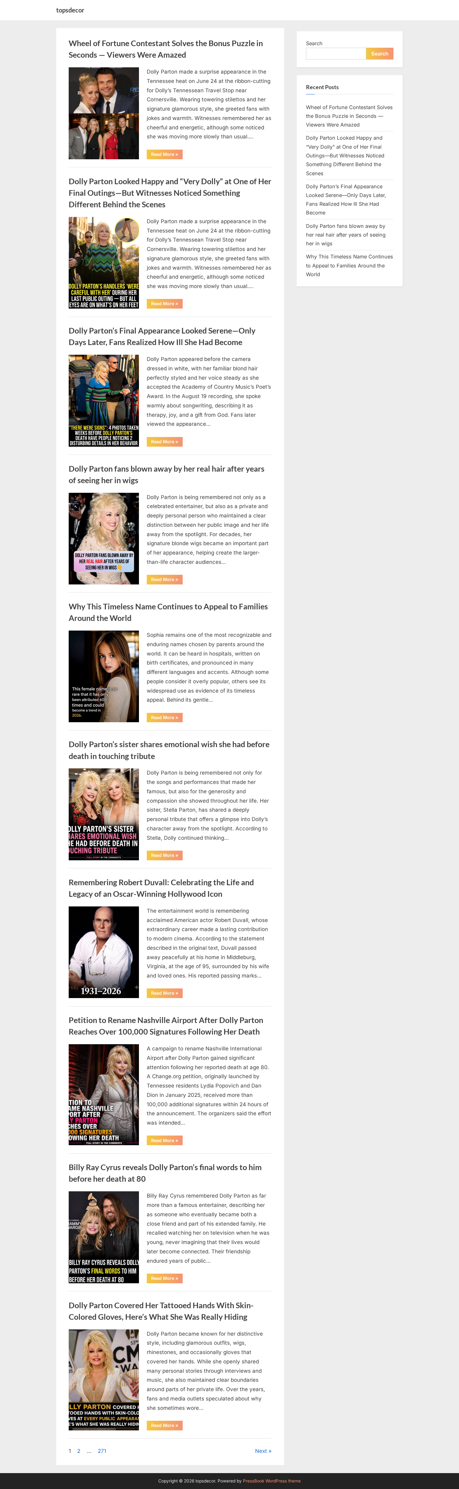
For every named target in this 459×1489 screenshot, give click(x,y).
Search (314, 43)
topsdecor (70, 10)
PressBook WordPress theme (272, 1480)
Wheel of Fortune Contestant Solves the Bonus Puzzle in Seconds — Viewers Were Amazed (349, 116)
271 (102, 1451)
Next (261, 1451)
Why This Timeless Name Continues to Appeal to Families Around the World (349, 265)
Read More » (167, 155)
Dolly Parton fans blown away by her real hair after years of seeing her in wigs (346, 235)
